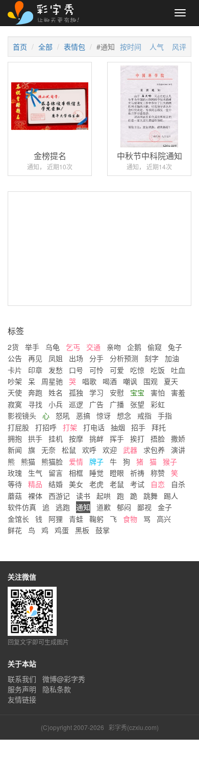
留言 (55, 473)
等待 (15, 484)
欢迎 (110, 450)
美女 (76, 484)
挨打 (137, 438)
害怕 (158, 392)
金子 (165, 507)
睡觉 (96, 473)
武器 (130, 450)
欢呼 (89, 450)
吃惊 (137, 370)
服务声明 (22, 689)
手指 (165, 415)
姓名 (55, 392)
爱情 (76, 461)
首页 (20, 46)
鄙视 (144, 507)
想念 (124, 415)
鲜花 (15, 530)
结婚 (55, 484)
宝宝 (137, 392)
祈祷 (137, 473)
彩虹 (158, 404)
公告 (15, 358)
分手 (96, 358)
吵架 (15, 381)
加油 (172, 358)
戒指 (144, 415)
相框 (76, 473)
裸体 (35, 496)
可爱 (117, 370)
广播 (117, 404)
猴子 (170, 461)
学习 (96, 392)
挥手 (117, 438)
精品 (35, 484)
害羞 (178, 392)
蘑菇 (15, 496)
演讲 (178, 450)
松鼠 (69, 450)
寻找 (35, 404)
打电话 (94, 427)
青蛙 (76, 519)
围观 (150, 381)
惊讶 (103, 415)
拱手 (35, 438)
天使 (15, 392)
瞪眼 (117, 473)
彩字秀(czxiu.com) (134, 727)
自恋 (158, 484)
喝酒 (110, 381)
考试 (137, 484)
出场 (76, 358)
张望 (137, 404)
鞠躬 (96, 519)
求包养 (154, 450)
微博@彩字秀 (63, 679)
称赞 (158, 473)
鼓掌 (102, 530)
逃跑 (63, 507)
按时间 (130, 46)
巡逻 (76, 404)
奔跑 (35, 392)
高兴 (164, 519)
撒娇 (178, 438)
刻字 (151, 358)
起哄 (103, 496)
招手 (138, 427)
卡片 (15, 370)
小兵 (55, 404)
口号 (76, 370)
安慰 (117, 392)
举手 (32, 347)
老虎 (96, 484)
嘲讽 (130, 381)
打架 (70, 427)
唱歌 (89, 381)
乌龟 (52, 347)
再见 (35, 358)
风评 (179, 46)
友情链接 (22, 699)
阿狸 (55, 519)
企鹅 (134, 347)
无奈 (48, 450)
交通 (93, 347)
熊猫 (28, 461)
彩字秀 (47, 13)
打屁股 (18, 427)
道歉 (103, 507)
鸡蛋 (62, 530)
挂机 (55, 438)
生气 (35, 473)
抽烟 (118, 427)
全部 (45, 46)
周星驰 (52, 381)
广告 (96, 404)
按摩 (76, 438)
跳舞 (150, 496)
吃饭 (158, 370)
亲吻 (114, 347)
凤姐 (55, 358)
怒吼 (63, 415)
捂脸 (158, 438)
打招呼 (46, 427)
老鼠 (117, 484)
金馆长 (18, 519)
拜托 (159, 427)
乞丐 (73, 347)
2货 (13, 347)
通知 (83, 507)
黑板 (82, 530)
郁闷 (124, 507)
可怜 (96, 370)
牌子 (96, 461)
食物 (130, 519)
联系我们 (22, 679)
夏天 (171, 381)
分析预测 (124, 358)
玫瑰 (15, 473)
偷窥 (154, 347)
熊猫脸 (52, 461)
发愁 (55, 370)
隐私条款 (56, 689)
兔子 (175, 347)
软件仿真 (22, 507)
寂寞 (15, 404)
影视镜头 (22, 415)
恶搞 (83, 415)
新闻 (15, 450)
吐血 (178, 370)
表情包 (74, 46)
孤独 (76, 392)
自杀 (178, 484)
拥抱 (15, 438)
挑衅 (96, 438)
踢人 (171, 496)
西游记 (59, 496)
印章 (35, 370)
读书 (83, 496)
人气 (157, 46)
